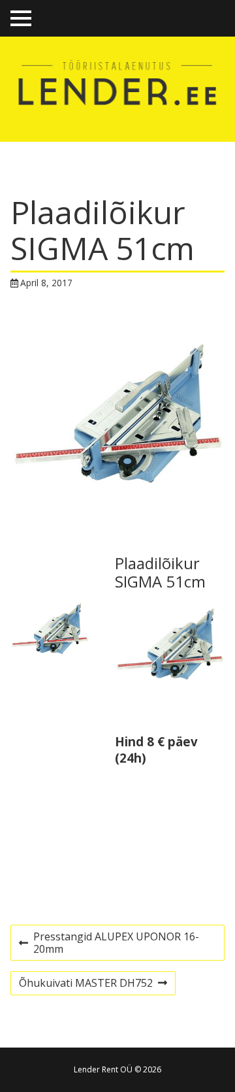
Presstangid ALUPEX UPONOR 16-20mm (108, 944)
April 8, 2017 (46, 282)
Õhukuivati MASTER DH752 (85, 985)
